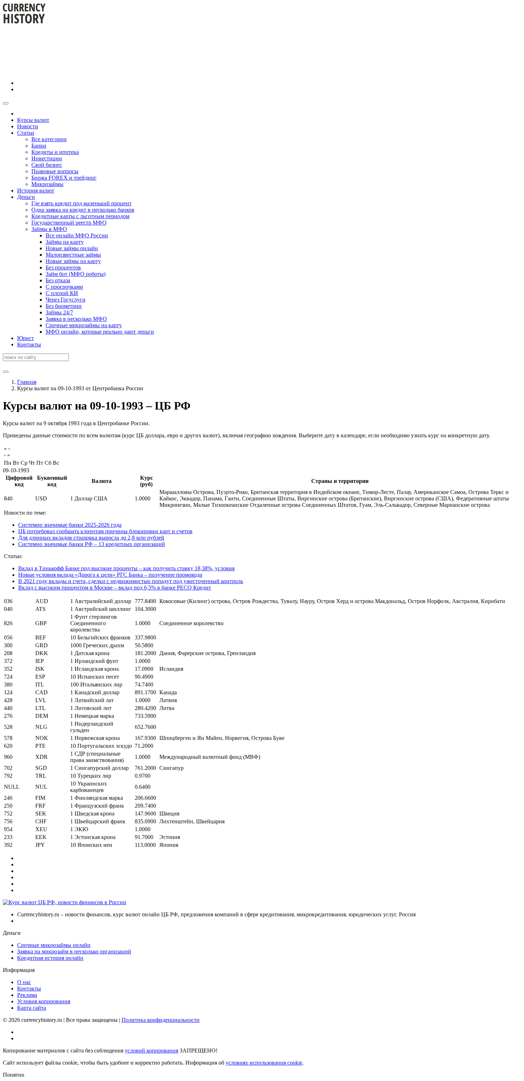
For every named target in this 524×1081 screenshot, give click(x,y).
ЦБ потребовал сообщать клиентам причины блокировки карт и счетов (105, 531)
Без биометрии (64, 306)
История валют (35, 190)
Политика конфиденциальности (161, 1020)
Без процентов (63, 267)
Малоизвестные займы (73, 255)
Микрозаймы (47, 184)
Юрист (25, 338)
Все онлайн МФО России (77, 235)
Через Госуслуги (66, 300)
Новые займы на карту (73, 261)
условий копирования (151, 1050)
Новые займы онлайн (72, 248)
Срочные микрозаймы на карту (84, 325)
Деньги (26, 197)
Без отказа (58, 280)
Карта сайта (31, 1008)
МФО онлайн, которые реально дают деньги (100, 332)
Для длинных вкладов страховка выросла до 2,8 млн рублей (91, 538)
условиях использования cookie (264, 1063)
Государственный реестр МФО (69, 223)
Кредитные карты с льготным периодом (80, 216)
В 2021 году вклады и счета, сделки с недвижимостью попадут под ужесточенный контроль (130, 581)
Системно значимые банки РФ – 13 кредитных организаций (91, 544)
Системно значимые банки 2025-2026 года (70, 525)
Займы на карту (65, 242)
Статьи (25, 133)
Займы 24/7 (59, 312)
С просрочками (64, 287)
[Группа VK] (70, 83)
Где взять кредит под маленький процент (81, 203)
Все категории (49, 139)
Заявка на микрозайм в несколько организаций (74, 951)
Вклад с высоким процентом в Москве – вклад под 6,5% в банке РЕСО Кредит (114, 588)
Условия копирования (43, 1001)
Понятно (13, 1075)
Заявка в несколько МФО (76, 319)
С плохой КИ (62, 293)
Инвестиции (46, 158)
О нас (24, 982)
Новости (27, 126)
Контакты (29, 344)
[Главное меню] (6, 103)
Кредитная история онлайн (50, 958)
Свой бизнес (46, 165)
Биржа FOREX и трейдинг (64, 178)
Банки (38, 146)
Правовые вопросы (54, 171)
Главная (26, 382)
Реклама (27, 995)
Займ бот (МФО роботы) (76, 274)
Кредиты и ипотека (55, 152)
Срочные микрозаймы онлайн (54, 945)
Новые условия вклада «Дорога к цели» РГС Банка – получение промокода (110, 575)
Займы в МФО (49, 229)
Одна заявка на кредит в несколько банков (82, 210)
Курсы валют (33, 120)
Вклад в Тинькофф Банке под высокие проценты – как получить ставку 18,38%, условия (126, 568)
